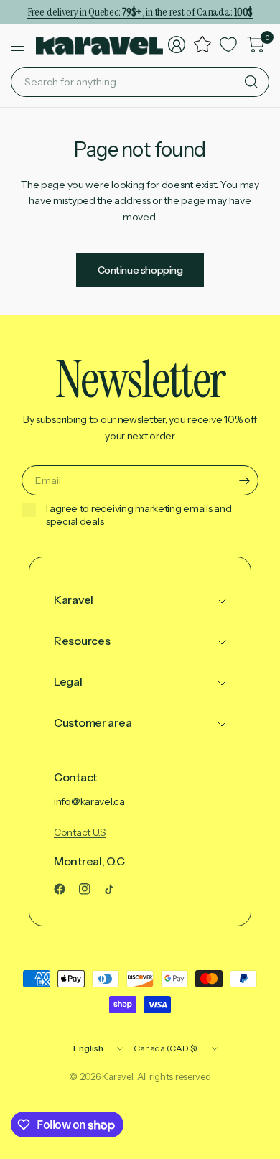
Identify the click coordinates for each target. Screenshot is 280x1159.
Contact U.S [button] (80, 832)
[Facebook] (65, 889)
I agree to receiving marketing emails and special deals (139, 515)
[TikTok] (114, 889)
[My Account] (177, 44)
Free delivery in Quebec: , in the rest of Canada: (140, 11)
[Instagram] (90, 889)
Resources (82, 640)
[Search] (251, 82)
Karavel (73, 599)
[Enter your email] (244, 480)
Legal (68, 681)
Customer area (92, 722)
